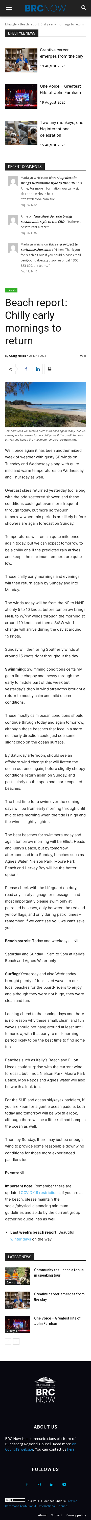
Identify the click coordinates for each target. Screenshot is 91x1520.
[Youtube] (64, 1485)
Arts (9, 1306)
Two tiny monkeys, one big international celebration (61, 129)
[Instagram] (39, 1485)
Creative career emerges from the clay (61, 53)
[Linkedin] (38, 369)
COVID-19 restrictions (40, 1192)
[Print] (49, 369)
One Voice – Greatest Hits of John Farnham (60, 89)
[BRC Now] (45, 8)
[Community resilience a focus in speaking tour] (17, 1276)
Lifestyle (11, 24)
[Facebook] (26, 369)
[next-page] (16, 1341)
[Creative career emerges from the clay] (21, 60)
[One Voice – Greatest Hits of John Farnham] (21, 96)
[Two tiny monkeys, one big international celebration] (21, 133)
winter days (20, 1239)
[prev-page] (8, 1341)
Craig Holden (19, 356)
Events (11, 1282)
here (71, 1449)
